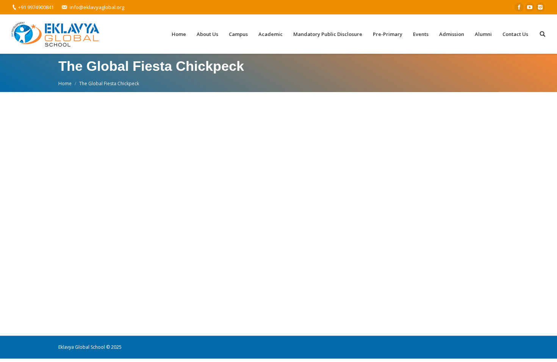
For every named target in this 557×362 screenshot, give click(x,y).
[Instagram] (540, 7)
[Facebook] (519, 7)
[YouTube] (529, 7)
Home (65, 83)
